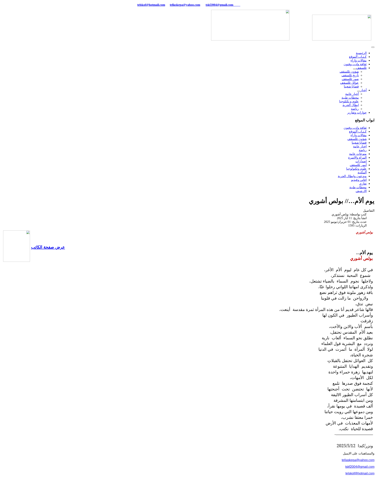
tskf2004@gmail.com (219, 4)
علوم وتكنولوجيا (356, 168)
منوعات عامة (358, 153)
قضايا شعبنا (351, 86)
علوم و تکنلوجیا (349, 101)
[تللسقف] (354, 69)
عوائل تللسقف (349, 82)
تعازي (363, 183)
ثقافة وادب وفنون (355, 64)
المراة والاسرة (357, 157)
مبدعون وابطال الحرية (352, 176)
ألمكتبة (362, 172)
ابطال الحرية (351, 105)
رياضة (355, 108)
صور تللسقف (350, 79)
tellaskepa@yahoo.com (185, 4)
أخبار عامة (352, 94)
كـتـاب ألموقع (358, 56)
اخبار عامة (360, 146)
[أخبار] (358, 91)
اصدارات (361, 161)
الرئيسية (361, 53)
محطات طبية (350, 97)
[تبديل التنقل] (372, 47)
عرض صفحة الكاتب (48, 247)
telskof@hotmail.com (359, 473)
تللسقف (361, 68)
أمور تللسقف (358, 165)
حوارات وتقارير (357, 112)
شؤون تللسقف (349, 71)
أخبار (363, 90)
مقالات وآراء (359, 135)
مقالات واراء (359, 60)
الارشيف (361, 191)
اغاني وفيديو (359, 180)
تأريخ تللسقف (350, 75)
